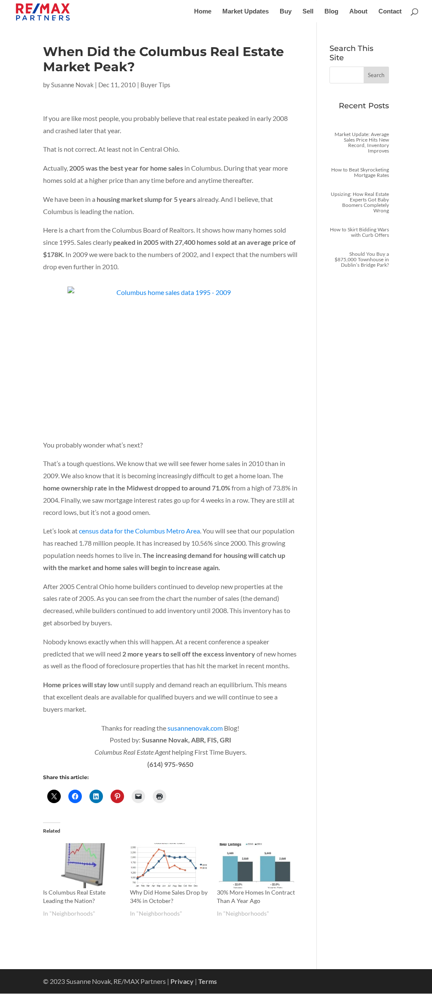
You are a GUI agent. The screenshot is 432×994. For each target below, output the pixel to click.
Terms (207, 981)
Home (202, 11)
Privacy (182, 981)
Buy (286, 11)
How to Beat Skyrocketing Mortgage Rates (360, 172)
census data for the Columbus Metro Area (139, 531)
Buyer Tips (155, 84)
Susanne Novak (72, 84)
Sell (307, 11)
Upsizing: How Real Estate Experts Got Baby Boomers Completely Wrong (360, 202)
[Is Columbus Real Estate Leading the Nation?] (82, 865)
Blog (331, 11)
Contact (390, 11)
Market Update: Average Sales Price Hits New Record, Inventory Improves (362, 142)
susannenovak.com (195, 728)
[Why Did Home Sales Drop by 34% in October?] (169, 865)
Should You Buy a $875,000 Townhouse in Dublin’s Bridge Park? (362, 259)
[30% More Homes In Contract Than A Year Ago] (256, 865)
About (358, 11)
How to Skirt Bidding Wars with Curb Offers (359, 232)
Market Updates (245, 11)
